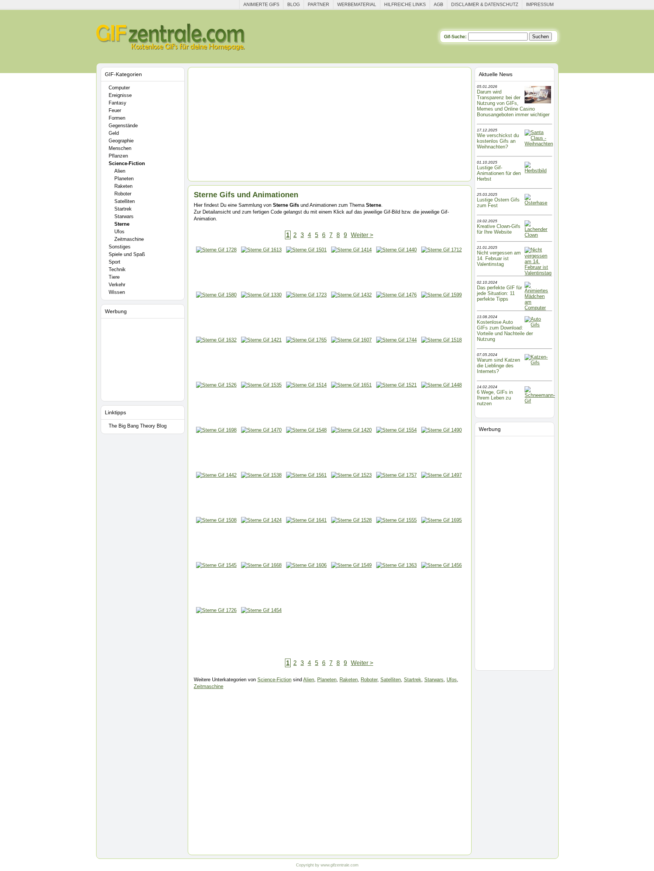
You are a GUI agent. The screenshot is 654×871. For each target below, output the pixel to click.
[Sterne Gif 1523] (351, 494)
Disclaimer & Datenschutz (484, 4)
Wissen (117, 292)
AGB (438, 4)
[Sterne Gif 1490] (441, 449)
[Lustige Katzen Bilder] (538, 362)
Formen (117, 118)
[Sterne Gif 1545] (216, 584)
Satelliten (124, 201)
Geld (114, 133)
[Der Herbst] (538, 170)
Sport (114, 262)
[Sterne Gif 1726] (216, 629)
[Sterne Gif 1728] (216, 269)
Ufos (119, 231)
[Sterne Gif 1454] (261, 629)
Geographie (121, 141)
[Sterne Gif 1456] (441, 584)
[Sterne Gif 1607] (351, 359)
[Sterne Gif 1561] (306, 494)
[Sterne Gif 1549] (351, 584)
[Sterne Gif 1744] (396, 359)
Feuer (115, 110)
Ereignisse (120, 95)
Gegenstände (123, 125)
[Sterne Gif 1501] (306, 269)
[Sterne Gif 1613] (261, 269)
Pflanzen (118, 156)
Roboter (122, 194)
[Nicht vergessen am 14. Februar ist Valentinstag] (538, 273)
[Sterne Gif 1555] (396, 539)
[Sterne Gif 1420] (351, 449)
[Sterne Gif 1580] (216, 314)
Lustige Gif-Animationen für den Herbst (499, 173)
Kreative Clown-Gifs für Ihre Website (498, 229)
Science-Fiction (127, 163)
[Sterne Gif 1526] (216, 404)
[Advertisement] (144, 358)
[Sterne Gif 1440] (396, 269)
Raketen (123, 186)
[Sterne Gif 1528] (351, 539)
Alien (119, 171)
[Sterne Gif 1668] (261, 584)
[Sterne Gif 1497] (441, 494)
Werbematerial (356, 4)
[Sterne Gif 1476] (396, 314)
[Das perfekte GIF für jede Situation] (538, 308)
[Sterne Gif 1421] (261, 359)
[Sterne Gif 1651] (351, 404)
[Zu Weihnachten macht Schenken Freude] (539, 144)
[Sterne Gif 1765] (306, 359)
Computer (119, 88)
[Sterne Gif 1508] (216, 539)
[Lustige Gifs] (540, 401)
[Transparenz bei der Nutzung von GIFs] (538, 102)
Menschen (120, 148)
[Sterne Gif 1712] (441, 269)
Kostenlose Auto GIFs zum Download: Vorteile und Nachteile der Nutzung (505, 330)
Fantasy (117, 103)
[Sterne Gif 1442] (216, 494)
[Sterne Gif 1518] (441, 359)
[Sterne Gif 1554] (396, 449)
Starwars (124, 216)
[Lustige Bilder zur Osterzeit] (538, 203)
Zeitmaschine (129, 239)
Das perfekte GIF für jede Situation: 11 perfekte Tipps (499, 293)
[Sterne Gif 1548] (306, 449)
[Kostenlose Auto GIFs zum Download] (538, 325)
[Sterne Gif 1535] (261, 404)
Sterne (121, 224)
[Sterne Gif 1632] (216, 359)
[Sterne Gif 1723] (306, 314)
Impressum (540, 4)
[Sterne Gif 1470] (261, 449)
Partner (318, 4)
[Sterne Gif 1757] (396, 494)
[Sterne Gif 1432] (351, 314)
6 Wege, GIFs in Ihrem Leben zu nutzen (495, 397)
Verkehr (117, 284)
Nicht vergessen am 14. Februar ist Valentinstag (499, 258)
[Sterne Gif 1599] (441, 314)
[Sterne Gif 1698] (216, 449)
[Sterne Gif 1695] (441, 539)
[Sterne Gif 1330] (261, 314)
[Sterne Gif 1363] (396, 584)
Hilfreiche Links (405, 4)
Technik (117, 269)
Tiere (114, 277)
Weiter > (362, 235)
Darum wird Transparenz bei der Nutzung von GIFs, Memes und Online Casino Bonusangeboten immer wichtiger (513, 103)
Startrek (123, 209)
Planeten (124, 178)
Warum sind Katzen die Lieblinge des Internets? (498, 365)
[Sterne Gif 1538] (261, 494)
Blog (293, 4)
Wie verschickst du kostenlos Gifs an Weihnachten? (498, 141)
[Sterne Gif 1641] (306, 539)
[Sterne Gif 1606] (306, 584)
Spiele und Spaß (127, 254)
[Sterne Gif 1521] (396, 404)
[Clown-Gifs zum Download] (538, 235)
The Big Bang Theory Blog (138, 426)
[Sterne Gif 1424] (261, 539)
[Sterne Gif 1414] (351, 269)
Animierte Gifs (261, 4)
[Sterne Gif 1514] (306, 404)
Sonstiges (120, 247)
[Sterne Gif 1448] (441, 404)
